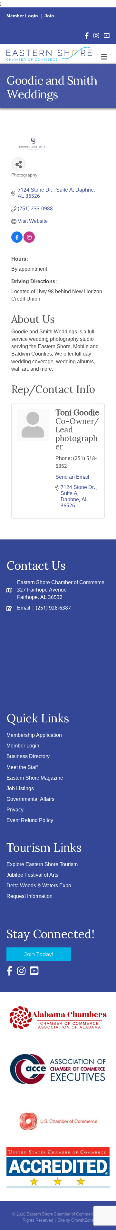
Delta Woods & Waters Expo (38, 886)
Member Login (22, 16)
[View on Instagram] (29, 241)
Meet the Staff (22, 767)
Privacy (15, 810)
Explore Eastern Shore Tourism (42, 864)
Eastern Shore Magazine (34, 778)
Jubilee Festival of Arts (32, 875)
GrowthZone (82, 1220)
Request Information (29, 896)
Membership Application (34, 735)
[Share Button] (18, 164)
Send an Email (72, 477)
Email (23, 608)
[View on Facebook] (17, 241)
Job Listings (20, 788)
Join (49, 16)
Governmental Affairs (30, 799)
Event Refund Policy (29, 820)
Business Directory (28, 756)
